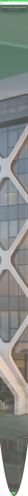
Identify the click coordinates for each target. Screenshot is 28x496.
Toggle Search (22, 3)
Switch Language (25, 3)
